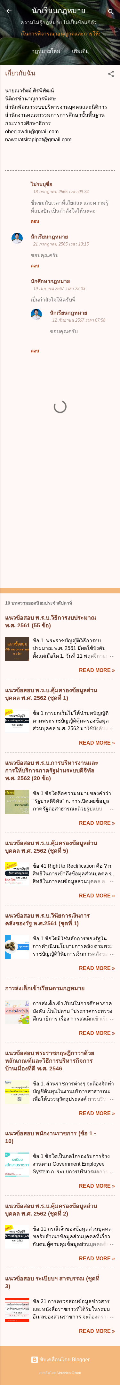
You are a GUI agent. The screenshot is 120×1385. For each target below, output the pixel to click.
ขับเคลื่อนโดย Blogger (64, 1359)
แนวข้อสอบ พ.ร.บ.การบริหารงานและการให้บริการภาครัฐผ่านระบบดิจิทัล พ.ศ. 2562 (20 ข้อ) (51, 770)
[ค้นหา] (111, 13)
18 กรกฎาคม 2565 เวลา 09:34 (61, 191)
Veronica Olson (69, 1373)
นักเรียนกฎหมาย (58, 10)
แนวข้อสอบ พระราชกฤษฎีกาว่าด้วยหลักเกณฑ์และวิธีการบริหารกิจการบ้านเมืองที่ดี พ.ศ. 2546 (49, 1061)
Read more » (97, 670)
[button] (111, 75)
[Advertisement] (60, 518)
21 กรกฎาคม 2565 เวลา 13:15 (61, 244)
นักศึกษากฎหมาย (50, 281)
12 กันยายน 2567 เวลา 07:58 (78, 320)
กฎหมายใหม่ (45, 51)
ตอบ (35, 221)
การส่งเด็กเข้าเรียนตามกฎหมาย (45, 988)
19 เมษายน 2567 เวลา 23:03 (59, 288)
